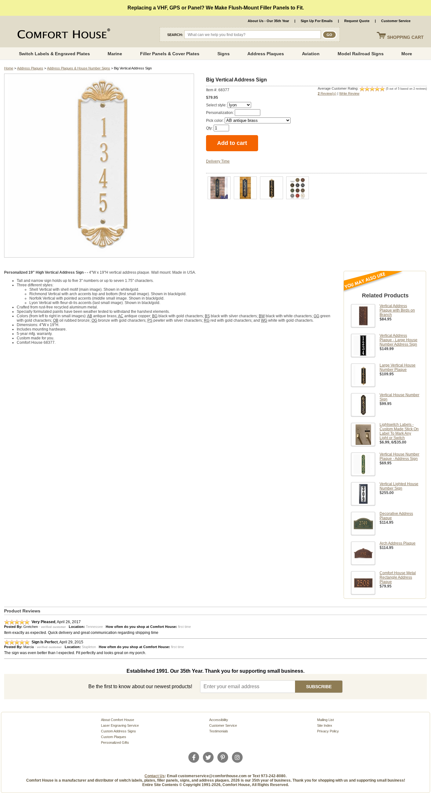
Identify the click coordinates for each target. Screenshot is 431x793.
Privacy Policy (328, 731)
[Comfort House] (62, 35)
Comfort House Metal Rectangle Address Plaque (398, 577)
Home (8, 68)
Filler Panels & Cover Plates (169, 53)
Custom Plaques (113, 737)
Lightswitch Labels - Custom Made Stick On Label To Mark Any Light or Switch (399, 431)
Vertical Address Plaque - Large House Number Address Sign (398, 340)
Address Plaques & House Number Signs (78, 68)
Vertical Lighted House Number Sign (399, 486)
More (406, 53)
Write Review (349, 93)
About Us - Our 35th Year (268, 21)
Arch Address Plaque (398, 543)
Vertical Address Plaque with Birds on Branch (397, 310)
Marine (115, 53)
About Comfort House (117, 720)
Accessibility (218, 720)
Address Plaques (265, 53)
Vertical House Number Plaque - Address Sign (399, 456)
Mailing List (325, 720)
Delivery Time (218, 161)
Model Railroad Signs (361, 53)
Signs (223, 53)
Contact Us (155, 776)
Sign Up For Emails (317, 21)
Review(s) (327, 93)
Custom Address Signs (118, 731)
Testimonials (218, 731)
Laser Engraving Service (120, 725)
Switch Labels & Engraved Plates (54, 53)
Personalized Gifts (115, 742)
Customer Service (395, 21)
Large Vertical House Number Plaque (398, 367)
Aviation (311, 53)
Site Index (324, 725)
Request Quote (356, 21)
